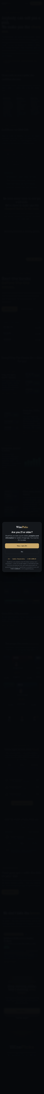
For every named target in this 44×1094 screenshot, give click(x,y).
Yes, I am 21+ (22, 546)
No (22, 552)
